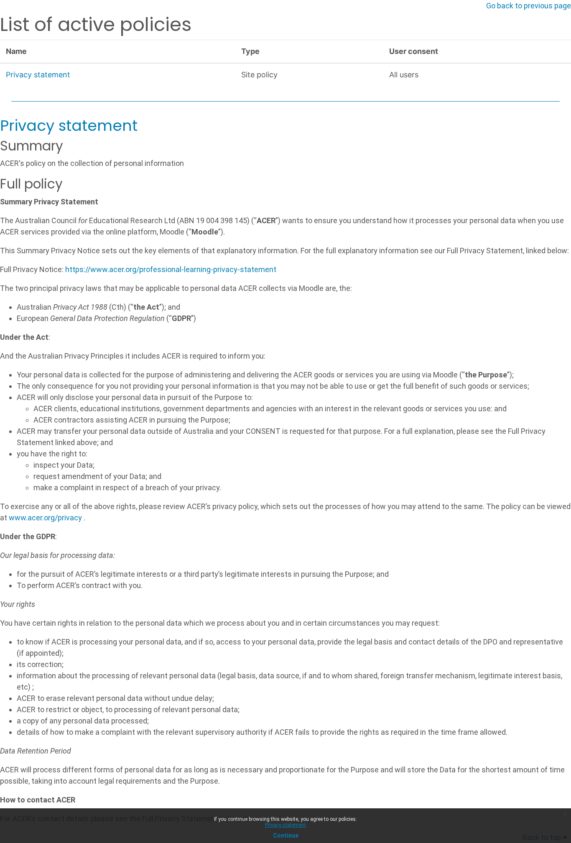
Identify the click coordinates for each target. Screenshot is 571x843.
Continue (285, 835)
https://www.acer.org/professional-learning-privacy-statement (170, 269)
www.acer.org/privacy (45, 517)
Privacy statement (285, 825)
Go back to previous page (528, 5)
